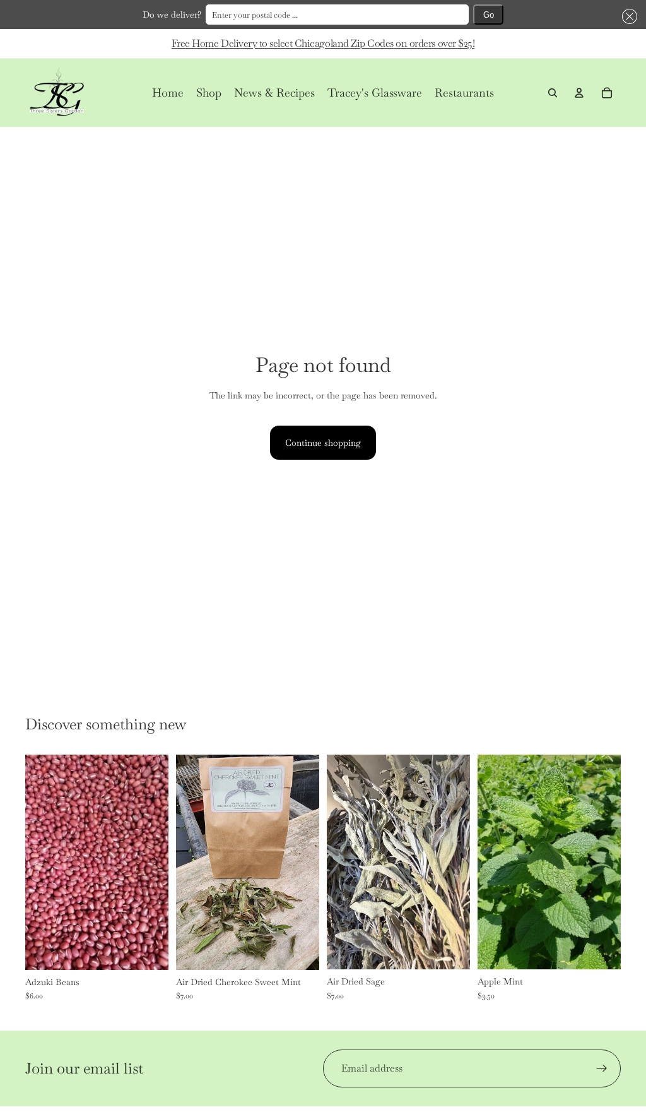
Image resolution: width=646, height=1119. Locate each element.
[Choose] (149, 950)
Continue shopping (323, 442)
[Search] (553, 93)
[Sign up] (602, 1068)
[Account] (579, 93)
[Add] (299, 950)
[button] (627, 16)
